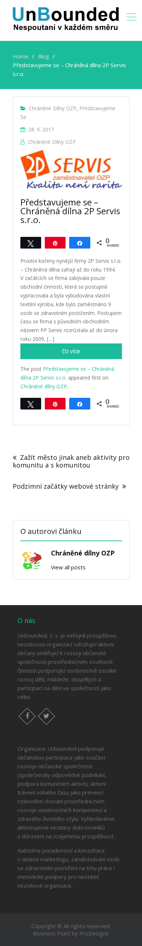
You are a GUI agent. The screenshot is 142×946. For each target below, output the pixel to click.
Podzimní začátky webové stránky (66, 486)
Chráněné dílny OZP (52, 108)
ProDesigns (94, 933)
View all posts (68, 567)
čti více (91, 353)
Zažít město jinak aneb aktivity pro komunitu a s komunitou (71, 461)
